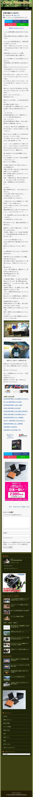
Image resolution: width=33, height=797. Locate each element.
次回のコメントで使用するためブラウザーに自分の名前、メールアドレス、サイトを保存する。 (16, 543)
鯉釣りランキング (23, 436)
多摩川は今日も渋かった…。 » (19, 631)
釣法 (4, 733)
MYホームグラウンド (9, 747)
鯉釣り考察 (6, 723)
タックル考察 (7, 726)
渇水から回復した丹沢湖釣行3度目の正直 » (20, 659)
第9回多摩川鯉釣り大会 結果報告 (13, 423)
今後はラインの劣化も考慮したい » (20, 650)
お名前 (5, 533)
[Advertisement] (16, 773)
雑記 (4, 740)
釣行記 (5, 716)
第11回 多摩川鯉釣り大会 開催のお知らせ (15, 414)
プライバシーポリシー (16, 792)
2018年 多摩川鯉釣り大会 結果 (12, 408)
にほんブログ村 (10, 438)
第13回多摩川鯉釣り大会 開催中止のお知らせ (16, 398)
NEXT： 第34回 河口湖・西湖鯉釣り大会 (19, 506)
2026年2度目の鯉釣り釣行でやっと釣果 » (20, 671)
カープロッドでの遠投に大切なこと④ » (20, 605)
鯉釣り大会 (17, 15)
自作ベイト (6, 737)
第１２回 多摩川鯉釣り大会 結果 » (20, 610)
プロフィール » (15, 562)
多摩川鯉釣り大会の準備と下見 (12, 430)
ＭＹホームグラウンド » (10, 568)
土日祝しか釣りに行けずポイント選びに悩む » (20, 683)
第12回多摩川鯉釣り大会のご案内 (13, 405)
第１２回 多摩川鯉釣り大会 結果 (12, 402)
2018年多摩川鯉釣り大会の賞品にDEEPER (16, 411)
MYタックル (6, 744)
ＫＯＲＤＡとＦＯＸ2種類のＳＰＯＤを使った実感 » (20, 644)
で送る (22, 24)
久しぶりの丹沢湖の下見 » (18, 676)
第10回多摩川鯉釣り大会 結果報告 (13, 417)
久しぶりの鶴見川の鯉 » (17, 616)
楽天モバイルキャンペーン (16, 28)
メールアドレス (7, 538)
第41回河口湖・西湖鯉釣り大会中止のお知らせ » (20, 626)
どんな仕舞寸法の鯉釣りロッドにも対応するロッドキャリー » (20, 599)
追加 (24, 21)
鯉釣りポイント (7, 719)
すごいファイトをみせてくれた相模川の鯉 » (20, 665)
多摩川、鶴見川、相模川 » (10, 622)
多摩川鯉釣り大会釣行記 (10, 427)
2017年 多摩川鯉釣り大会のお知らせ (14, 420)
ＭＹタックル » (8, 565)
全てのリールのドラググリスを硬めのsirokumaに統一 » (20, 638)
